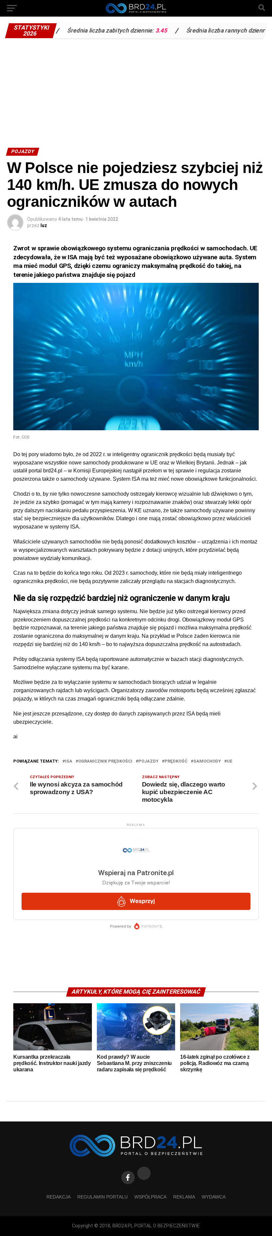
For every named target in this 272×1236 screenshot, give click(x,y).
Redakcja (58, 1196)
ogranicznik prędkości (105, 761)
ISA (68, 761)
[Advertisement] (136, 91)
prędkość (176, 761)
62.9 (253, 30)
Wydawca (214, 1196)
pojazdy (148, 761)
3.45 (135, 30)
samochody (207, 761)
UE (230, 761)
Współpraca (150, 1196)
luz (43, 225)
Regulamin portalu (102, 1196)
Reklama (184, 1196)
